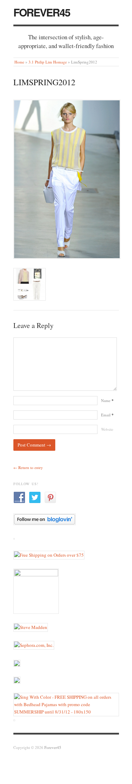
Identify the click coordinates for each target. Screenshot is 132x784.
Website (107, 429)
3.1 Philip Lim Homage (48, 62)
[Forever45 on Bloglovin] (44, 519)
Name (107, 400)
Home (19, 62)
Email (107, 414)
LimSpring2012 (44, 82)
